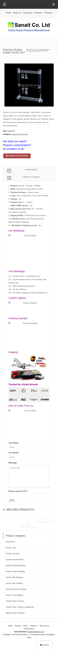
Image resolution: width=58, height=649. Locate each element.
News (25, 626)
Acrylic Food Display (14, 595)
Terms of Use (44, 626)
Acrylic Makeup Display (15, 565)
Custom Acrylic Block (14, 559)
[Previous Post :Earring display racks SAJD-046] (45, 519)
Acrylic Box (10, 542)
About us (17, 13)
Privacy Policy (29, 629)
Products (38, 13)
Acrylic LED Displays (14, 577)
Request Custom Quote (18, 156)
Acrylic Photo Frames (15, 601)
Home (8, 13)
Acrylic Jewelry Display (19, 134)
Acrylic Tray (11, 548)
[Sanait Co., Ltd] (29, 32)
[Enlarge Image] (29, 64)
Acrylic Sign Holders (14, 583)
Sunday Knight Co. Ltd (36, 632)
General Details (31, 170)
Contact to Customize (31, 177)
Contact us (27, 13)
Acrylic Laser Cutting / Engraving (20, 607)
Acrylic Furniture (13, 553)
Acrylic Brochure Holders (16, 589)
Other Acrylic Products (15, 613)
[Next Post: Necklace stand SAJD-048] (29, 524)
